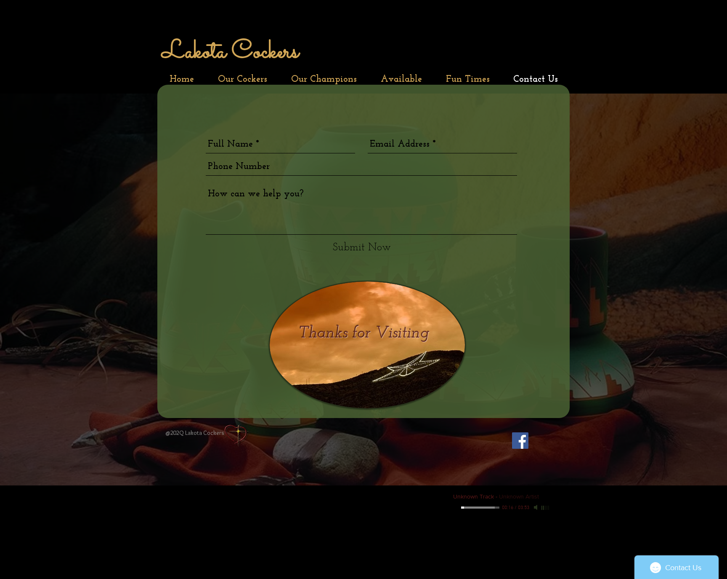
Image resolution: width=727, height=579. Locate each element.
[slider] (545, 508)
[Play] (456, 507)
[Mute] (536, 507)
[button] (242, 79)
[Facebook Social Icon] (520, 440)
